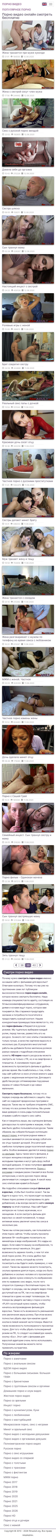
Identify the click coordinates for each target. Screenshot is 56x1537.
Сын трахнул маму (13, 247)
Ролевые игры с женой (16, 325)
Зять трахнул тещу (13, 955)
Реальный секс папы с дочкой (20, 403)
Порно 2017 (10, 1482)
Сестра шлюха (11, 208)
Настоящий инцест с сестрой (19, 286)
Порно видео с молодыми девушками (26, 1434)
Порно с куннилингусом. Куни (21, 1410)
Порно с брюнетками (16, 1381)
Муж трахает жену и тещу (18, 559)
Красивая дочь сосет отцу (18, 442)
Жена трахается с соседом (18, 597)
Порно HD (9, 1515)
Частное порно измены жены (19, 718)
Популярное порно (16, 9)
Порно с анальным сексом (19, 1363)
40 (34, 965)
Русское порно (12, 1448)
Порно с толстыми (15, 1463)
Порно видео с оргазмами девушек (25, 1438)
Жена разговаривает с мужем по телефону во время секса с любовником (26, 639)
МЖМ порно (11, 1477)
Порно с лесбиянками (17, 1415)
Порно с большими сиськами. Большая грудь (27, 1375)
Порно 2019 (11, 1491)
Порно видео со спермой (19, 1458)
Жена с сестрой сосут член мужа (22, 91)
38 (22, 965)
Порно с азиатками (15, 1358)
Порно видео (12, 4)
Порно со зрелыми (15, 1400)
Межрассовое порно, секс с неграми (26, 1424)
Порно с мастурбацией (17, 1419)
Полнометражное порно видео (22, 1443)
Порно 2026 (11, 1510)
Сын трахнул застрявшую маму (21, 916)
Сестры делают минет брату (19, 520)
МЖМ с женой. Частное (16, 679)
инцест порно (9, 1135)
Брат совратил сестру (15, 364)
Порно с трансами (14, 1467)
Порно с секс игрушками (18, 1453)
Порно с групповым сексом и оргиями (27, 1386)
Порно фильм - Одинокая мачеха (22, 877)
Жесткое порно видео (17, 1395)
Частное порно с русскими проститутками (27, 481)
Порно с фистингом (15, 1472)
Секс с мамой (12, 1525)
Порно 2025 (11, 1506)
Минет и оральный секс (18, 1429)
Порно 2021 (10, 1501)
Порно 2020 (11, 1496)
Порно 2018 (10, 1486)
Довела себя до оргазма (17, 169)
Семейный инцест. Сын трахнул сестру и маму (26, 837)
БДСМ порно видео (15, 1368)
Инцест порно (12, 1405)
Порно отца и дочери (16, 1520)
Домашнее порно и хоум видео (22, 1390)
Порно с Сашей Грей (14, 796)
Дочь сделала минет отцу (17, 757)
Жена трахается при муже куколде (23, 52)
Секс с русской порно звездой (20, 130)
